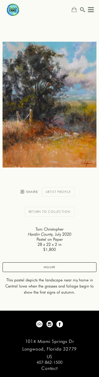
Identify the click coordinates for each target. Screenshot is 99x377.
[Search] (82, 9)
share (31, 192)
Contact (49, 368)
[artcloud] (39, 324)
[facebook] (59, 324)
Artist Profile (58, 192)
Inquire (50, 267)
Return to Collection (50, 212)
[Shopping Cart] (74, 9)
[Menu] (91, 9)
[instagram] (49, 324)
